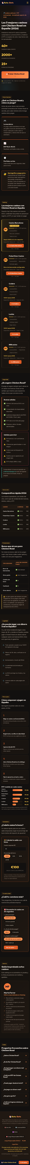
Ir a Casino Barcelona (15, 245)
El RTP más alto (10, 918)
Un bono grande (10, 921)
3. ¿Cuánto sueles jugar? (11, 936)
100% (7, 856)
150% (20, 856)
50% (13, 856)
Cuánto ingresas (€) (10, 845)
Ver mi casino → (11, 947)
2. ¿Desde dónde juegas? (11, 929)
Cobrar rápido (10, 925)
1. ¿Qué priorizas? (9, 914)
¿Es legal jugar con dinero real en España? (13, 1069)
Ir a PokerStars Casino (15, 273)
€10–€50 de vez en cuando (13, 939)
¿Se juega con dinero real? (12, 1089)
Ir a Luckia (15, 334)
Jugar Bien (15, 1144)
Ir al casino (23, 1162)
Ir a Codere (15, 304)
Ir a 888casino (15, 362)
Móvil (7, 932)
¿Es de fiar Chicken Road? (12, 1062)
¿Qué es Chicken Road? (11, 1055)
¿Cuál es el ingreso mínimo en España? (13, 1103)
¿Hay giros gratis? (9, 1096)
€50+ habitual (10, 943)
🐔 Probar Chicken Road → (15, 75)
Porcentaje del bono (10, 853)
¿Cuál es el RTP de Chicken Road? (12, 1076)
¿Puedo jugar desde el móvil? (13, 1083)
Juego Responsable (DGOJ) (12, 1140)
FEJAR (24, 1140)
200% (7, 860)
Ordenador (15, 932)
